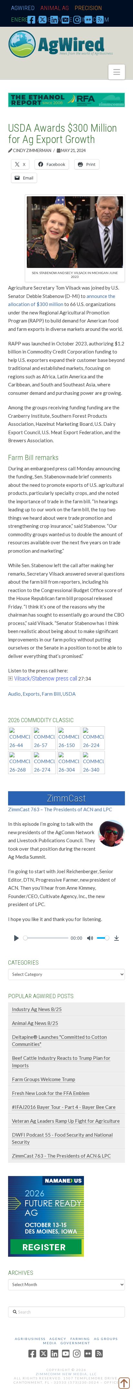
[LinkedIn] (54, 19)
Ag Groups (106, 1339)
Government (75, 1343)
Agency (57, 1339)
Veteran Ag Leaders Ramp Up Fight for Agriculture (66, 1121)
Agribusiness (30, 1339)
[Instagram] (77, 19)
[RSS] (100, 19)
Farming (80, 1339)
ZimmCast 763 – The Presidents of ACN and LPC (60, 809)
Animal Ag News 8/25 (35, 1023)
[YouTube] (65, 19)
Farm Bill (51, 694)
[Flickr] (88, 19)
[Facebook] (31, 19)
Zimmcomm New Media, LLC (66, 1374)
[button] (116, 72)
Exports (31, 694)
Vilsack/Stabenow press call (45, 678)
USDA (69, 694)
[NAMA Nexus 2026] (46, 1216)
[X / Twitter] (42, 19)
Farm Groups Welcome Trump (43, 1079)
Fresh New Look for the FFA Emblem (50, 1093)
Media (50, 1343)
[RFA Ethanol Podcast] (66, 99)
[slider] (45, 938)
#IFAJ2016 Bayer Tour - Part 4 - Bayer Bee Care (64, 1107)
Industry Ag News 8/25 (37, 1009)
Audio (14, 694)
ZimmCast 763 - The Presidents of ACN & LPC (61, 1156)
